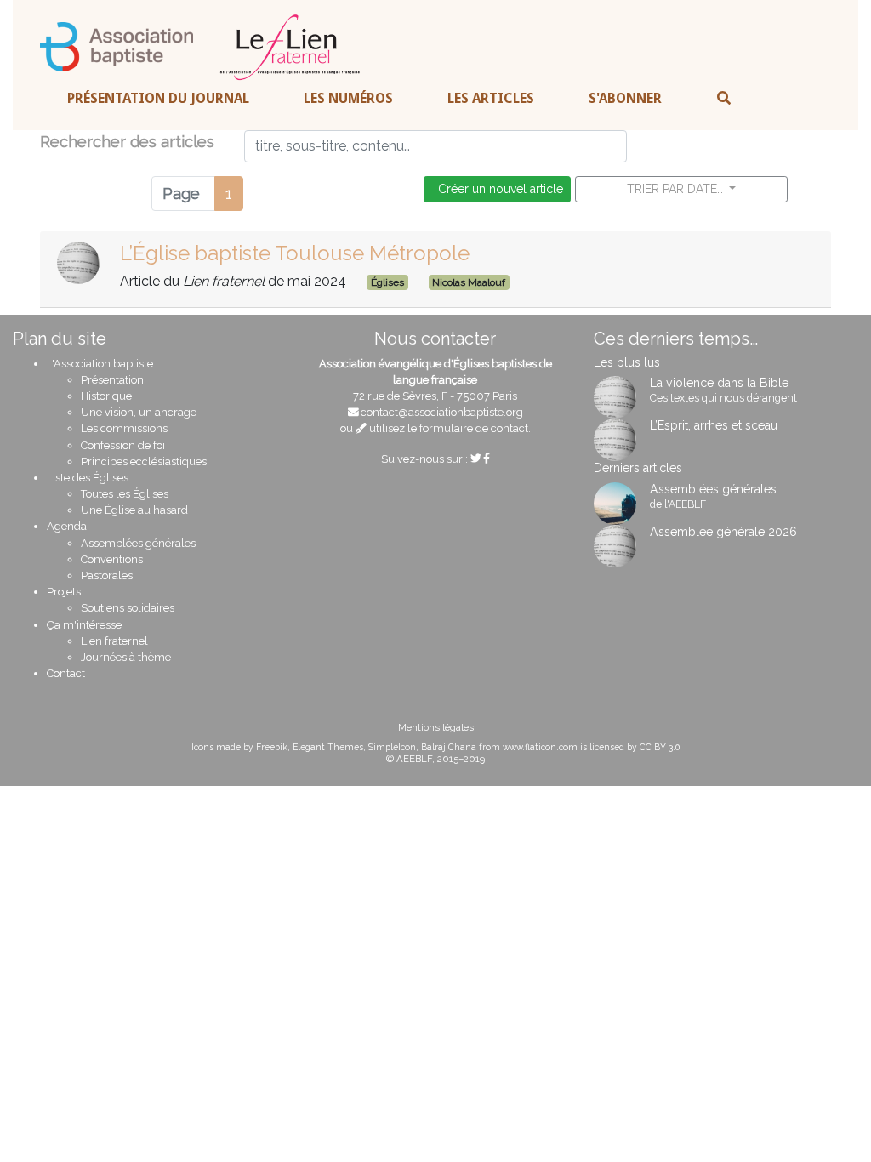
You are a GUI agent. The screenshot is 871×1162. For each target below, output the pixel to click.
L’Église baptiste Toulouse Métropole (295, 253)
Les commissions (124, 428)
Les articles (490, 98)
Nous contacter (435, 338)
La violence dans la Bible (719, 383)
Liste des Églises (87, 477)
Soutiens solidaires (127, 607)
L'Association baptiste (100, 363)
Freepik (271, 747)
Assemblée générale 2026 (723, 531)
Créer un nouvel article (497, 189)
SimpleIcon (392, 747)
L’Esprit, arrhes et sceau (713, 425)
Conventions (112, 559)
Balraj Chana (448, 747)
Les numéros (348, 98)
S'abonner (625, 98)
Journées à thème (126, 657)
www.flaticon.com (540, 747)
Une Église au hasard (134, 510)
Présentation (112, 379)
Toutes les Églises (124, 493)
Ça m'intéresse (84, 624)
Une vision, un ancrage (138, 412)
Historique (106, 396)
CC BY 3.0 (660, 747)
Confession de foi (123, 445)
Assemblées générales (138, 543)
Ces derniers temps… (676, 338)
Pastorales (107, 575)
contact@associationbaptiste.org (442, 412)
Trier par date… (676, 189)
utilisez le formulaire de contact (447, 428)
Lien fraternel (114, 641)
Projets (64, 591)
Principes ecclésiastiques (144, 461)
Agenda (67, 526)
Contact (66, 673)
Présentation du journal (158, 98)
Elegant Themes (328, 747)
